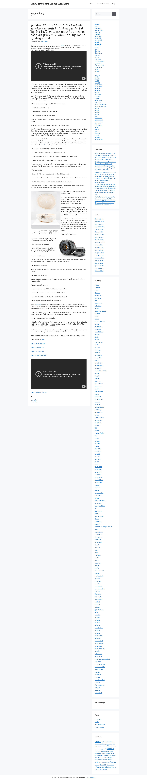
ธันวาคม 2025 (99, 240)
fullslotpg (98, 46)
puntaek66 (98, 469)
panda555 (98, 423)
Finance (97, 347)
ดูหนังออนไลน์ (99, 120)
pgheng (97, 441)
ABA (96, 300)
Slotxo (97, 519)
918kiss (97, 24)
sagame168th (99, 30)
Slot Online (98, 511)
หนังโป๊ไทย (98, 102)
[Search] (114, 14)
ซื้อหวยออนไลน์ (99, 65)
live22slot (98, 397)
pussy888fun (99, 477)
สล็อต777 (97, 623)
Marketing (98, 410)
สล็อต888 (97, 88)
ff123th (97, 345)
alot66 (97, 308)
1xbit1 (96, 290)
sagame (97, 490)
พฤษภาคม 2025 (99, 258)
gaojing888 (98, 355)
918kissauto (98, 295)
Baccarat (97, 313)
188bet (97, 285)
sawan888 (98, 495)
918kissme (98, 298)
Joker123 (98, 381)
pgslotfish (98, 459)
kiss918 (97, 112)
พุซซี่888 (97, 602)
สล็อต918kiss (99, 628)
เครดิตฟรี (100, 769)
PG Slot (97, 430)
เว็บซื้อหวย (98, 674)
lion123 (97, 394)
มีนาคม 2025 (99, 263)
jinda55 (97, 79)
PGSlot (97, 446)
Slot (96, 508)
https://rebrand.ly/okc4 (38, 343)
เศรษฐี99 (97, 687)
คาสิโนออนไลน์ (99, 571)
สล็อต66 (97, 83)
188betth (97, 287)
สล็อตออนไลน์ (99, 139)
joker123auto (99, 384)
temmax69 (98, 542)
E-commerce (99, 342)
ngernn (97, 415)
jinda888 (97, 378)
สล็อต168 (97, 71)
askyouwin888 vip (100, 311)
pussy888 (98, 36)
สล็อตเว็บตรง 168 (100, 649)
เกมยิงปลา (98, 662)
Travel (97, 545)
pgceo (97, 438)
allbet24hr (98, 306)
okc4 (62, 45)
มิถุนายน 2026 (99, 224)
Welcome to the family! (103, 4)
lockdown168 (99, 399)
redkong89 (98, 482)
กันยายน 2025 (99, 247)
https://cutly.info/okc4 (37, 347)
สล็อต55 (97, 617)
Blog (113, 4)
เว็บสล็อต (97, 682)
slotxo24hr (98, 521)
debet (97, 339)
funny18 (97, 352)
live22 (97, 48)
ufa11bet (97, 547)
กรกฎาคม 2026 (99, 221)
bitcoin (97, 319)
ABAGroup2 (98, 303)
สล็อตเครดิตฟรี (99, 643)
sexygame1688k (100, 506)
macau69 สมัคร (99, 407)
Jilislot (97, 373)
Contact (92, 4)
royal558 (97, 487)
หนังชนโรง (98, 28)
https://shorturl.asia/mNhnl (39, 355)
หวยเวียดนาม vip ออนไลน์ (102, 659)
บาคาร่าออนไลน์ (99, 61)
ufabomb (98, 563)
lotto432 (97, 402)
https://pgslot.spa (100, 106)
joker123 (97, 26)
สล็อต (96, 69)
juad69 (97, 389)
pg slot (97, 110)
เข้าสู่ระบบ (98, 719)
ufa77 (96, 552)
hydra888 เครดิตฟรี (100, 371)
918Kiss (97, 293)
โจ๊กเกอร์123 (98, 126)
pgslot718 (98, 451)
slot (96, 116)
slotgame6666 (99, 516)
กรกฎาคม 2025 (99, 253)
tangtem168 (98, 534)
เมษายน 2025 (99, 260)
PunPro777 (98, 467)
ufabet (97, 560)
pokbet (97, 461)
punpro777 (98, 63)
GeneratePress (91, 777)
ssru (96, 529)
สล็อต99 (97, 630)
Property (97, 464)
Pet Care (97, 425)
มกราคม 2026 (99, 237)
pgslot (97, 42)
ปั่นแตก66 (98, 59)
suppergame (99, 532)
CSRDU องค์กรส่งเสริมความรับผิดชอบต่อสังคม (50, 4)
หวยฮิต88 (97, 769)
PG (96, 428)
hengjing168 (98, 363)
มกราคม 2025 (99, 268)
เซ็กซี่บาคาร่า (99, 669)
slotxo (97, 98)
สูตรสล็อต (38, 304)
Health (97, 360)
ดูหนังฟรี (97, 34)
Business (97, 334)
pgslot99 (97, 456)
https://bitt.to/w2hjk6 (37, 351)
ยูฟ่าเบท (97, 607)
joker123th (98, 386)
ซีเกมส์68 (97, 573)
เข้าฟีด (97, 722)
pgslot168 (98, 449)
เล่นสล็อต (97, 672)
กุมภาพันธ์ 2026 (99, 234)
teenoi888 (98, 539)
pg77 (96, 436)
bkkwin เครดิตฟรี (100, 321)
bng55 (97, 324)
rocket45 (97, 485)
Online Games (99, 417)
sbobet (97, 498)
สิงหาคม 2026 (99, 219)
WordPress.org (99, 727)
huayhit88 (98, 368)
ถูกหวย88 (97, 578)
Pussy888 (98, 474)
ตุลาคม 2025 (99, 245)
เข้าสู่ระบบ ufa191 (100, 664)
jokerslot (97, 133)
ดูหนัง (96, 49)
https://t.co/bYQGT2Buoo (38, 392)
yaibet (97, 565)
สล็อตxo (97, 137)
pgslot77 (97, 57)
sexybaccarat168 (100, 500)
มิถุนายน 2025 (99, 255)
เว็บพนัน (97, 677)
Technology (98, 537)
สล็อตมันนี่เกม (99, 636)
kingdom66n (99, 391)
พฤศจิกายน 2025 (100, 242)
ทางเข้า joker (99, 122)
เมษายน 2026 (99, 229)
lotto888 (97, 404)
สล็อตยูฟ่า (98, 638)
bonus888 (98, 329)
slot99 (97, 81)
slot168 (97, 513)
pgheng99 (98, 44)
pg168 (97, 77)
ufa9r (96, 558)
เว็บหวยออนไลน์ (99, 685)
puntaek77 (98, 472)
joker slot (98, 124)
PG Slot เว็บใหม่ (99, 433)
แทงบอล (97, 690)
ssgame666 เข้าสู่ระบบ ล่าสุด (103, 526)
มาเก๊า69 (97, 604)
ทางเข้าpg (98, 581)
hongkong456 (99, 365)
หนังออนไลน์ (98, 53)
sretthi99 (98, 524)
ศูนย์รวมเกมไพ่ (99, 610)
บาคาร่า (97, 96)
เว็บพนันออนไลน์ (100, 680)
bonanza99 (98, 326)
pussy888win (99, 480)
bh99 (96, 316)
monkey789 (98, 412)
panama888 (98, 420)
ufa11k (97, 550)
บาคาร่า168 (98, 40)
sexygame (98, 503)
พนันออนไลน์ (98, 599)
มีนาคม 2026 (99, 232)
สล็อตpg (97, 633)
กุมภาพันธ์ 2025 (99, 266)
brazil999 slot (99, 332)
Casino (97, 337)
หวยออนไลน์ (98, 67)
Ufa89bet (98, 555)
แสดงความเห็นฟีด (100, 724)
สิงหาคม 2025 (99, 250)
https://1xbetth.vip (100, 104)
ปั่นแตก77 (98, 597)
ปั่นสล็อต (97, 591)
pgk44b (97, 443)
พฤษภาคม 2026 (99, 227)
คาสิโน (97, 568)
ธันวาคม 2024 (99, 271)
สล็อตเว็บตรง (98, 85)
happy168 (98, 358)
